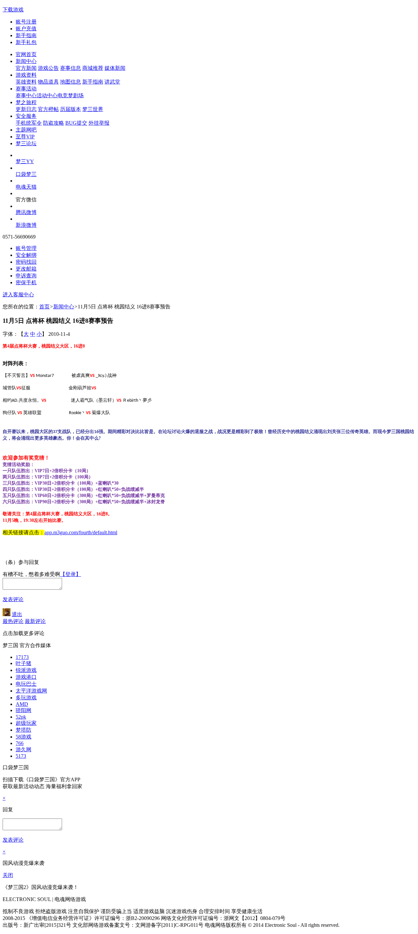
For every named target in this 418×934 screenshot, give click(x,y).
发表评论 (13, 599)
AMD (22, 704)
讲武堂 (112, 82)
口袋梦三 (26, 174)
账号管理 (26, 248)
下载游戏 (13, 9)
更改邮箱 (26, 269)
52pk (21, 717)
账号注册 (26, 21)
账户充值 (26, 28)
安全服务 (26, 116)
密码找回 (26, 262)
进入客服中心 (18, 294)
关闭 (8, 875)
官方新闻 (26, 68)
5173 (21, 756)
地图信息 (70, 82)
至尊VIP (25, 136)
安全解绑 (26, 255)
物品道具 (48, 82)
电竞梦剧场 (70, 95)
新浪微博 (26, 225)
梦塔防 (23, 730)
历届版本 (70, 109)
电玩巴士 (26, 684)
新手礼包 (26, 42)
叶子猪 (23, 663)
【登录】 (70, 574)
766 (20, 743)
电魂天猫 (26, 187)
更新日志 (26, 109)
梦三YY (25, 161)
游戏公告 (48, 68)
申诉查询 (26, 275)
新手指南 (26, 35)
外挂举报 (98, 123)
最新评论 (35, 621)
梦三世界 (92, 109)
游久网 (23, 749)
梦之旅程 (26, 102)
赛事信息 (70, 68)
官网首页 (26, 54)
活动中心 (47, 95)
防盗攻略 (53, 123)
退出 (17, 614)
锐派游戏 (26, 670)
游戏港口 (26, 677)
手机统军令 (29, 123)
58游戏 (23, 736)
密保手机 (26, 282)
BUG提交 (76, 123)
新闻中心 (26, 61)
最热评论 (13, 621)
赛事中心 (26, 95)
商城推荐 (92, 68)
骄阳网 (23, 710)
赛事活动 (26, 88)
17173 (22, 657)
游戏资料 (26, 75)
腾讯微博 (26, 212)
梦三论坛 (26, 143)
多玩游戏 (26, 697)
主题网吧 (26, 129)
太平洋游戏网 (31, 690)
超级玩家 (26, 723)
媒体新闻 (114, 68)
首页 (44, 306)
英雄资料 (26, 82)
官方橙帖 (48, 109)
